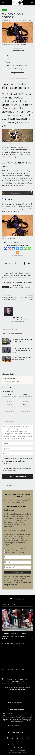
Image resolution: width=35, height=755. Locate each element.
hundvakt (27, 287)
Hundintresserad (11, 551)
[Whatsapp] (29, 248)
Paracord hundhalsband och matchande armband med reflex (22, 350)
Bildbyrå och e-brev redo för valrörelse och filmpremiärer (14, 635)
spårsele (5, 290)
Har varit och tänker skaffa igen (17, 65)
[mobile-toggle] (3, 2)
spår (10, 290)
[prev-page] (3, 366)
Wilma (11, 287)
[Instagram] (9, 248)
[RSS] (22, 738)
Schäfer (21, 287)
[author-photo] (17, 311)
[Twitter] (17, 248)
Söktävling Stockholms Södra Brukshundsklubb (9, 299)
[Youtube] (27, 738)
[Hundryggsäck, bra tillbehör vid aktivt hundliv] (6, 359)
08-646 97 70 (18, 747)
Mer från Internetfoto (12, 334)
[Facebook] (5, 248)
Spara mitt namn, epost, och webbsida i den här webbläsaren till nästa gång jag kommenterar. (17, 461)
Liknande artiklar (9, 329)
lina (16, 287)
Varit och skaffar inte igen (15, 69)
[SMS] (25, 248)
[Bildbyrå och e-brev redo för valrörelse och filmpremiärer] (17, 620)
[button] (32, 2)
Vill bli (9, 62)
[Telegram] (21, 248)
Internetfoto (7, 20)
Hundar (4, 10)
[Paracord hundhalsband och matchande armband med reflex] (6, 350)
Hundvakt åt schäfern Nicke (26, 299)
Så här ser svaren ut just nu (17, 78)
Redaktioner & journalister (14, 553)
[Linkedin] (13, 248)
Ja (7, 55)
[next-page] (6, 366)
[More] (17, 252)
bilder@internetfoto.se (20, 725)
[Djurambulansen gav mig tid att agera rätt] (6, 341)
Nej (8, 59)
